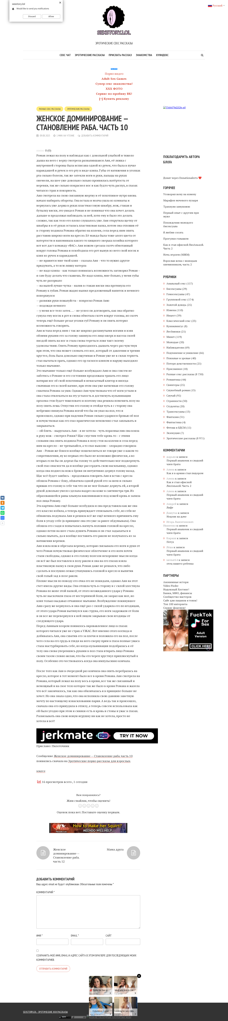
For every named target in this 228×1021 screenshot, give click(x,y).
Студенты (172, 406)
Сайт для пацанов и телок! (180, 600)
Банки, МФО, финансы (177, 593)
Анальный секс (176, 283)
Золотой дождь (176, 305)
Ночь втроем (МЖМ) (176, 254)
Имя (39, 935)
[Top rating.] (41, 1016)
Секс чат (65, 55)
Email (75, 935)
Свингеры (172, 385)
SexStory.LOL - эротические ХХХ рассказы (45, 1011)
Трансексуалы (175, 411)
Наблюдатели (175, 347)
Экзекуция (173, 433)
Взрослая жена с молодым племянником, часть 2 (180, 262)
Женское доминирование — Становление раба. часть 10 (93, 756)
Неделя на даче (176, 516)
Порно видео (114, 74)
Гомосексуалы (175, 294)
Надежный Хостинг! (176, 589)
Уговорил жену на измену (179, 194)
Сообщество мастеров (177, 597)
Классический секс (178, 321)
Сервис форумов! (174, 608)
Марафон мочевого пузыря (180, 200)
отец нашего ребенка (180, 563)
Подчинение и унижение (182, 353)
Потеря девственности (181, 363)
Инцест (171, 315)
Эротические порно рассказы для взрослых (99, 761)
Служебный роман (178, 390)
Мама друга (115, 849)
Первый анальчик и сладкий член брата (185, 462)
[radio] (80, 806)
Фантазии (172, 417)
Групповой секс (176, 299)
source (40, 771)
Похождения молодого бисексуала (178, 224)
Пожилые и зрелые (178, 358)
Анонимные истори (175, 582)
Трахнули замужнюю (176, 206)
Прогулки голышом (175, 238)
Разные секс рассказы (50, 108)
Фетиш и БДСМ (176, 427)
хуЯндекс (162, 55)
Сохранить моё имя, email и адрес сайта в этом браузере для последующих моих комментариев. (86, 957)
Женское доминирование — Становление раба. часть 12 (66, 855)
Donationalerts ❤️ (190, 178)
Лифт (170, 507)
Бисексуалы (173, 289)
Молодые (172, 342)
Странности (174, 401)
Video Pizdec (171, 586)
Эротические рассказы (90, 55)
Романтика (173, 379)
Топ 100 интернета (175, 604)
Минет (170, 337)
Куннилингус (174, 326)
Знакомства (144, 55)
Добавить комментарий (94, 135)
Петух (170, 542)
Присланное (174, 369)
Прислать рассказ (120, 55)
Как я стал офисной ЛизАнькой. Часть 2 (183, 246)
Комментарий (45, 892)
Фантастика (173, 422)
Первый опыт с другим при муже (181, 214)
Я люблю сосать (173, 232)
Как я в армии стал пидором (185, 473)
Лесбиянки (173, 331)
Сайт (109, 935)
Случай (170, 395)
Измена (171, 310)
